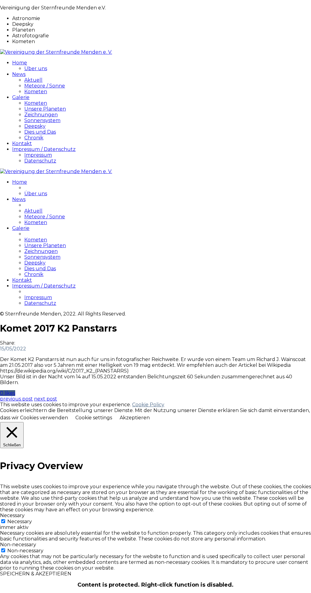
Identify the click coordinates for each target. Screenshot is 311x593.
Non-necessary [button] (18, 544)
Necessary (19, 521)
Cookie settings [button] (93, 418)
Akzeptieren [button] (135, 418)
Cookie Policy (148, 404)
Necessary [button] (12, 515)
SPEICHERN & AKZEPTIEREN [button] (35, 574)
